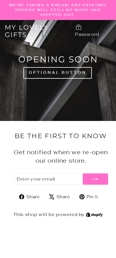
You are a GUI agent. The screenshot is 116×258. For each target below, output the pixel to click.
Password (87, 34)
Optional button (57, 72)
